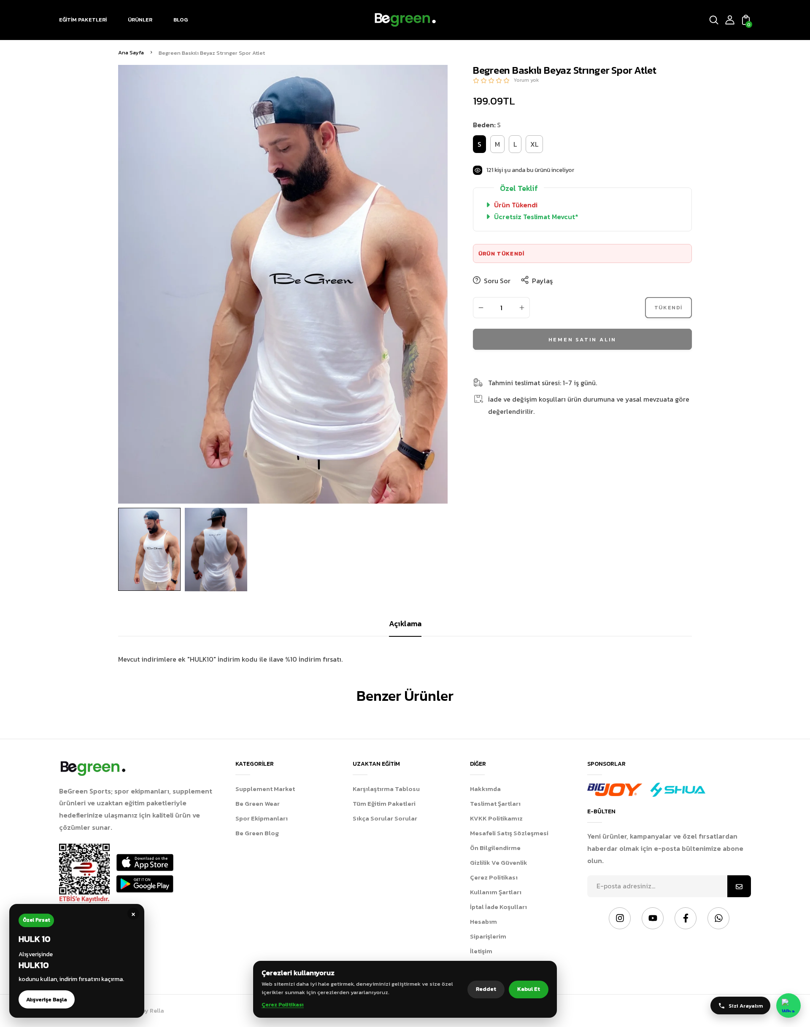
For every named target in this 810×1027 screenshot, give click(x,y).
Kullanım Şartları (495, 892)
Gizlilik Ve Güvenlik (498, 862)
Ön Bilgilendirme (495, 848)
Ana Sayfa (131, 52)
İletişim (481, 951)
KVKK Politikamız (496, 818)
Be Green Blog (257, 833)
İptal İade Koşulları (498, 907)
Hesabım (483, 921)
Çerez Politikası (494, 877)
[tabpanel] (151, 549)
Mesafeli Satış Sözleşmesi (509, 833)
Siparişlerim (488, 936)
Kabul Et (528, 989)
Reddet (486, 989)
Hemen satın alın (582, 339)
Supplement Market (265, 789)
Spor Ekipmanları (261, 818)
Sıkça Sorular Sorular (385, 818)
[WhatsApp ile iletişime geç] (788, 1005)
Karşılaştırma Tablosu (386, 789)
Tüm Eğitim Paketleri (384, 803)
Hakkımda (485, 789)
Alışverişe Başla (46, 999)
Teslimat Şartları (495, 803)
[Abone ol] (739, 886)
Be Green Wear (257, 803)
